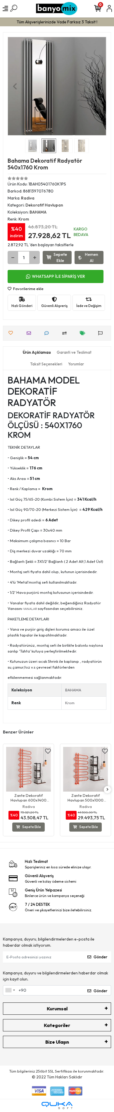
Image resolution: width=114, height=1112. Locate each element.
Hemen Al (91, 257)
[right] (108, 789)
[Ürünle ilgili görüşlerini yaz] (48, 333)
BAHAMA (73, 690)
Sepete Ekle (60, 257)
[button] (15, 86)
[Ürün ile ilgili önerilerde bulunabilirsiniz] (102, 333)
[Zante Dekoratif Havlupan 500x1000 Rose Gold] (85, 769)
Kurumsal (57, 1009)
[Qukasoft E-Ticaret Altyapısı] (57, 1105)
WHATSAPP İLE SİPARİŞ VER (58, 276)
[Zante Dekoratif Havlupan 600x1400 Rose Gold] (28, 769)
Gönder (100, 957)
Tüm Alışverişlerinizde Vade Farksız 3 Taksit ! (57, 22)
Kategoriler (57, 1025)
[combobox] (10, 990)
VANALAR (30, 609)
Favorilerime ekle (28, 288)
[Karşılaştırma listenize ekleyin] (66, 333)
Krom (70, 702)
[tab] (37, 352)
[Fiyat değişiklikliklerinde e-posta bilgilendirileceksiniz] (84, 333)
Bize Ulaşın (57, 1042)
